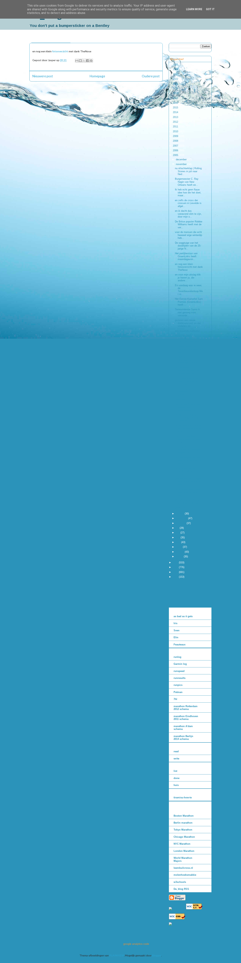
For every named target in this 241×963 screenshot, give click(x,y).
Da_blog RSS (181, 889)
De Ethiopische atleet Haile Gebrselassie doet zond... (186, 381)
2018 (176, 93)
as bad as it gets (183, 616)
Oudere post (151, 76)
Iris (175, 623)
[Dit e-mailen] (77, 60)
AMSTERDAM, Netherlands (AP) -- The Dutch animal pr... (188, 338)
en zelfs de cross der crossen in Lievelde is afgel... (188, 203)
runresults (179, 678)
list (175, 771)
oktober (180, 513)
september (182, 518)
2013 (176, 117)
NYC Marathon (182, 843)
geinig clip (180, 507)
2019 (176, 88)
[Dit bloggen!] (80, 60)
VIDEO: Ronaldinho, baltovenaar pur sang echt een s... (188, 439)
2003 (176, 567)
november (181, 164)
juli (178, 527)
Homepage (97, 76)
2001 (176, 576)
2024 (176, 69)
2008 (176, 140)
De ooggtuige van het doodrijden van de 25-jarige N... (188, 245)
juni (178, 532)
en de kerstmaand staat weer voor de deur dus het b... (188, 492)
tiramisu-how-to (183, 797)
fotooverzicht (60, 51)
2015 (176, 107)
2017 (176, 98)
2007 (176, 145)
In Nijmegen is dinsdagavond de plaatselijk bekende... (188, 359)
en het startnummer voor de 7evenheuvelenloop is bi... (188, 428)
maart (179, 546)
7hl (175, 699)
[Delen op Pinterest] (91, 60)
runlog (177, 657)
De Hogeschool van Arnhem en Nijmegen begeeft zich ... (188, 449)
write (176, 758)
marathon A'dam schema (183, 728)
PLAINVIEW (116, 955)
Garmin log (180, 664)
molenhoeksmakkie (185, 874)
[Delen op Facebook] (87, 60)
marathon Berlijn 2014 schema (183, 738)
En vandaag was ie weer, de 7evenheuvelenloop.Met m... (189, 290)
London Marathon (184, 851)
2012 (176, 121)
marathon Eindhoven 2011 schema (186, 718)
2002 (176, 572)
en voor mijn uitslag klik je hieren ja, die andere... (188, 277)
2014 (176, 112)
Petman (178, 692)
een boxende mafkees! (187, 330)
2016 (176, 102)
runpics (178, 685)
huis (176, 785)
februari (180, 551)
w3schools (180, 882)
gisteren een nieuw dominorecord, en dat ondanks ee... (188, 323)
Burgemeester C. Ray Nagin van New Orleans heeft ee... (186, 181)
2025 (176, 64)
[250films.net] (177, 908)
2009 (176, 136)
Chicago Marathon (184, 836)
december (181, 159)
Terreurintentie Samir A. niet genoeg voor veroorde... (188, 312)
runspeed (179, 671)
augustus (181, 523)
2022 (176, 79)
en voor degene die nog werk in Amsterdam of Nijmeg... (188, 460)
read (176, 751)
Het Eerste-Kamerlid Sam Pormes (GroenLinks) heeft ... (189, 301)
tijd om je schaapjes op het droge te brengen (187, 501)
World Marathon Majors (183, 859)
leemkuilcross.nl (183, 867)
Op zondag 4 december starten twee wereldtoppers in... (187, 407)
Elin (176, 637)
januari (180, 556)
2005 (176, 155)
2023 (176, 74)
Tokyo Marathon (183, 829)
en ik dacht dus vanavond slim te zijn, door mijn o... (188, 213)
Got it (210, 9)
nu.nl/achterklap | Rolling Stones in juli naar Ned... (188, 171)
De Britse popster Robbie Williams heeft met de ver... (188, 224)
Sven (176, 630)
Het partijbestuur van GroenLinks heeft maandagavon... (186, 256)
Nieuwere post (42, 76)
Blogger (156, 955)
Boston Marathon (184, 815)
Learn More (194, 9)
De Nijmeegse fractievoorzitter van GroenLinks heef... (187, 370)
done (176, 778)
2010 (176, 131)
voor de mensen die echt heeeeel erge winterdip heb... (188, 235)
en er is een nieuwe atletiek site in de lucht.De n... (185, 471)
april (178, 542)
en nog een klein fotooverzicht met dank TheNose (189, 267)
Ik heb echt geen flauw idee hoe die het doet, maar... (188, 192)
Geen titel (180, 399)
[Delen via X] (84, 60)
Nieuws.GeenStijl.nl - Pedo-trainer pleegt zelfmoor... (186, 417)
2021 (176, 83)
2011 (176, 126)
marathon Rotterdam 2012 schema (186, 708)
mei (178, 537)
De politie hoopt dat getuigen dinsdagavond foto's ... (189, 349)
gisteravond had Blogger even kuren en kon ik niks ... (188, 481)
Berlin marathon (183, 822)
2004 (176, 562)
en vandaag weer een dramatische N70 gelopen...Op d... (186, 391)
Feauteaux (179, 644)
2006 (176, 150)
